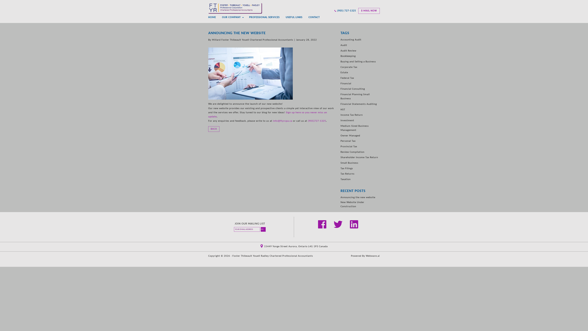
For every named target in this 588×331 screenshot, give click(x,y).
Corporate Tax (349, 67)
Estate (344, 72)
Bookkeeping (348, 56)
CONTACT (314, 17)
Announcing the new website (358, 197)
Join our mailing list (250, 224)
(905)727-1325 (317, 121)
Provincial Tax (349, 146)
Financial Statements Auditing (359, 104)
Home (212, 17)
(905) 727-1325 (346, 11)
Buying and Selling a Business (358, 61)
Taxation (346, 179)
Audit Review (348, 50)
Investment (347, 120)
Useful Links (294, 17)
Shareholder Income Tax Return (359, 157)
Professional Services (264, 17)
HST (343, 109)
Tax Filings (347, 168)
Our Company (231, 17)
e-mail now (369, 11)
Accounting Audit (351, 39)
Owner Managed (350, 135)
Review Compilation (352, 152)
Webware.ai (373, 256)
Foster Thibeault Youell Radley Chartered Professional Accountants (272, 256)
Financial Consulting (353, 89)
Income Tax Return (352, 115)
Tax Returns (347, 174)
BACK (214, 129)
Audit (344, 45)
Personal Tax (348, 141)
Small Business (349, 163)
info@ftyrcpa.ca (282, 121)
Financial (346, 83)
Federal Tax (347, 78)
